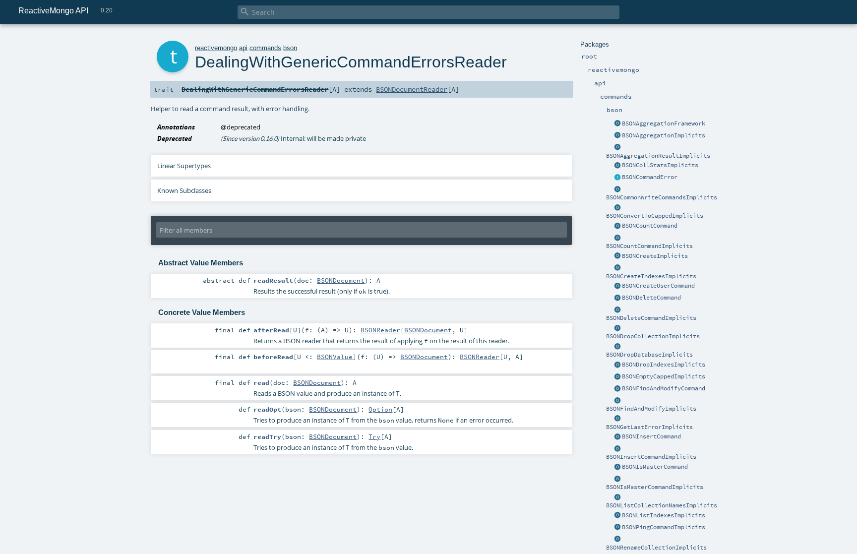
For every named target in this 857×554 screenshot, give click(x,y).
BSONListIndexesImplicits (663, 515)
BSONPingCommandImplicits (663, 527)
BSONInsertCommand (651, 436)
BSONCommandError (649, 177)
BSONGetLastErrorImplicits (649, 427)
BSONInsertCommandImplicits (651, 456)
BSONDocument (341, 280)
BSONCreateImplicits (655, 255)
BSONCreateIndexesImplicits (651, 276)
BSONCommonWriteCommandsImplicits (661, 197)
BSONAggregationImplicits (663, 135)
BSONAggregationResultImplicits (658, 155)
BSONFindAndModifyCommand (663, 388)
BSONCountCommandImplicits (649, 246)
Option (380, 409)
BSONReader (380, 330)
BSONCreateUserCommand (658, 285)
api (243, 48)
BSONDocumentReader (411, 89)
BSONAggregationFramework (663, 123)
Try (374, 436)
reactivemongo (216, 48)
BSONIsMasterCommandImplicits (654, 487)
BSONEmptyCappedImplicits (663, 376)
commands (265, 48)
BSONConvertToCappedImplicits (654, 215)
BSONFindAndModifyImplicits (651, 408)
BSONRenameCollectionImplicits (656, 547)
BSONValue (335, 357)
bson (290, 48)
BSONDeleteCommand (651, 297)
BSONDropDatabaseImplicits (649, 354)
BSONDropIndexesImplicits (663, 364)
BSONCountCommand (649, 225)
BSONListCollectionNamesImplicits (661, 505)
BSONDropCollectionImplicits (653, 336)
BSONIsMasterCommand (655, 466)
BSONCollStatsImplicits (660, 165)
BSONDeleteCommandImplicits (651, 317)
